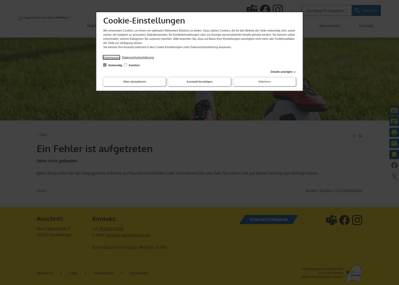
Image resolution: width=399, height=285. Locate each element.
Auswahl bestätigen (199, 81)
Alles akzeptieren (134, 81)
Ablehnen (264, 81)
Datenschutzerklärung (138, 57)
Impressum (111, 57)
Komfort (134, 65)
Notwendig (115, 65)
